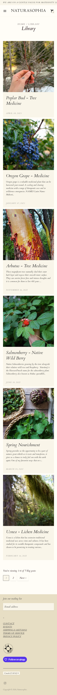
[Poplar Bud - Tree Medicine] (28, 66)
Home (21, 24)
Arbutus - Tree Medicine (26, 266)
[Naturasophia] (28, 11)
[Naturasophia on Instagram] (5, 682)
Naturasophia (22, 689)
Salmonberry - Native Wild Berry (24, 355)
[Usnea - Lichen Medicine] (28, 500)
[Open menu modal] (5, 11)
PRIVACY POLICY (12, 636)
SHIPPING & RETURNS (15, 630)
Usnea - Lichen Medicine (27, 532)
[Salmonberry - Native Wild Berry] (28, 321)
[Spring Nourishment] (28, 413)
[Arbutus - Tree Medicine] (28, 234)
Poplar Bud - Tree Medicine (21, 100)
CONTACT (8, 623)
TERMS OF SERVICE (13, 633)
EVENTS (7, 626)
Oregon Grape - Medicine (27, 176)
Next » (23, 578)
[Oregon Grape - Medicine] (28, 144)
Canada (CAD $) (10, 673)
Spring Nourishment (23, 445)
